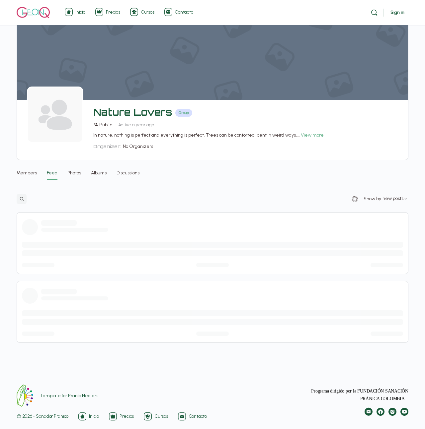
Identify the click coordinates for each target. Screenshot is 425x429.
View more (312, 135)
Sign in (397, 12)
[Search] (374, 13)
